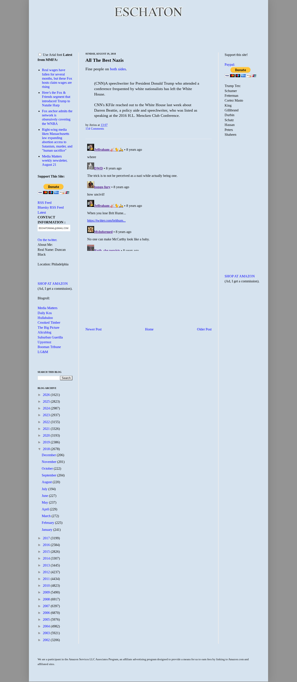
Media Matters (47, 308)
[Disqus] (148, 196)
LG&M (43, 352)
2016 (47, 545)
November (49, 462)
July (45, 489)
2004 (47, 626)
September (49, 475)
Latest (42, 212)
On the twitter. (47, 240)
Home (149, 329)
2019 (47, 442)
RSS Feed (45, 202)
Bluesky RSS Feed (51, 207)
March (47, 516)
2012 (47, 572)
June (45, 496)
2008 (47, 599)
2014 (47, 558)
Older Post (204, 329)
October (48, 468)
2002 (47, 640)
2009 (47, 592)
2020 (47, 435)
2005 (47, 619)
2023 (47, 415)
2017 (47, 538)
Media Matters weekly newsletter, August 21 (54, 160)
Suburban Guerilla (50, 337)
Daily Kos (45, 313)
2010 (47, 585)
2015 (47, 551)
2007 (47, 606)
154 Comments (94, 128)
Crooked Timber (49, 322)
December (49, 455)
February (48, 522)
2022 (47, 422)
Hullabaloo (45, 318)
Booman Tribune (49, 347)
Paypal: (230, 64)
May (45, 502)
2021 (47, 429)
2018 (47, 449)
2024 (47, 408)
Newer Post (93, 329)
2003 (47, 633)
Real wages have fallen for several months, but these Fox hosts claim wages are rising (57, 78)
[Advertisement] (148, 35)
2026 (47, 395)
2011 (47, 579)
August (47, 482)
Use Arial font (52, 55)
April (46, 509)
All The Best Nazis (104, 60)
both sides (118, 69)
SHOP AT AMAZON (53, 283)
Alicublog (44, 332)
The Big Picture (48, 327)
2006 (47, 613)
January (47, 529)
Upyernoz (44, 342)
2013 (47, 565)
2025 (47, 401)
